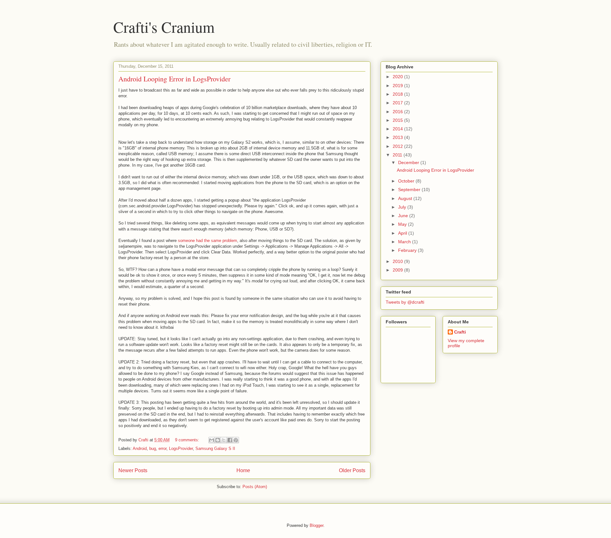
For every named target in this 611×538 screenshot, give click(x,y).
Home (243, 470)
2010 (398, 261)
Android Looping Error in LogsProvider (174, 78)
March (405, 241)
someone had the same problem (207, 240)
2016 (398, 111)
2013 (398, 137)
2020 (398, 76)
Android (140, 448)
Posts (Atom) (254, 486)
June (403, 215)
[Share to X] (224, 440)
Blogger (316, 525)
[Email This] (211, 440)
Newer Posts (132, 470)
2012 (398, 146)
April (403, 233)
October (407, 180)
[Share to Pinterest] (236, 440)
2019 (398, 85)
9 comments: (187, 440)
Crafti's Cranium (163, 27)
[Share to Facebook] (230, 440)
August (405, 198)
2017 (398, 102)
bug (152, 448)
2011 (398, 154)
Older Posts (352, 470)
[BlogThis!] (217, 440)
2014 (398, 128)
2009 (398, 269)
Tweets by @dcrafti (405, 302)
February (408, 250)
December (409, 162)
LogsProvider (181, 448)
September (410, 189)
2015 (398, 120)
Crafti (460, 332)
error (162, 448)
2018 (398, 94)
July (402, 207)
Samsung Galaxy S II (215, 448)
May (403, 224)
